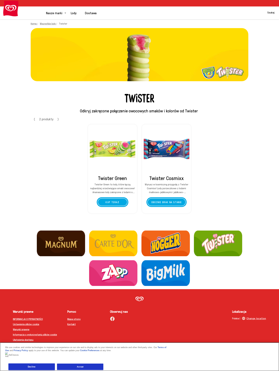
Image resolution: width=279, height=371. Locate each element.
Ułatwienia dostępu (23, 339)
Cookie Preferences (89, 350)
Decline (31, 367)
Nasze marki (54, 13)
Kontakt (71, 324)
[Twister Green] (112, 148)
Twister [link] (63, 23)
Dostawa (91, 13)
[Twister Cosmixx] (166, 148)
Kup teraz (112, 202)
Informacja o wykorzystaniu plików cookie (35, 334)
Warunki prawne (21, 329)
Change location (256, 318)
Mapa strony (74, 319)
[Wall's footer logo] (139, 299)
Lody (74, 13)
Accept (80, 367)
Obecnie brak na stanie (166, 202)
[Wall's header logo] (10, 8)
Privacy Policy (21, 350)
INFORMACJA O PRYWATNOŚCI (28, 319)
